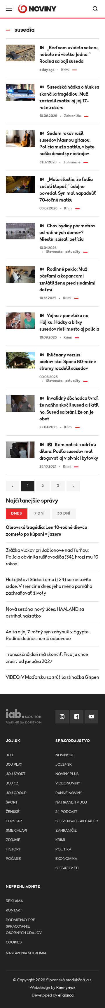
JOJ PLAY (14, 765)
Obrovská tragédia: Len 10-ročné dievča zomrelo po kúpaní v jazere (46, 531)
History (13, 849)
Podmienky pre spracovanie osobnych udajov (24, 926)
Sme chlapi (16, 831)
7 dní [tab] (39, 513)
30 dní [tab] (64, 513)
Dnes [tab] (16, 513)
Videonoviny (67, 783)
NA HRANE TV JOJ (71, 802)
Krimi (60, 840)
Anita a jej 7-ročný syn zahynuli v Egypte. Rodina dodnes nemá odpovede (48, 635)
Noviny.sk (64, 755)
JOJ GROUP (16, 793)
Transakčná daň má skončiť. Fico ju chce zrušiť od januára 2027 (47, 658)
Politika (63, 849)
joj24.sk (63, 765)
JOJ (9, 755)
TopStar (14, 821)
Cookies (14, 942)
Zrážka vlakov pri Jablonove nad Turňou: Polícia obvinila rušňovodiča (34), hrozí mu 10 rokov (52, 557)
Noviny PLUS (66, 774)
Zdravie (13, 840)
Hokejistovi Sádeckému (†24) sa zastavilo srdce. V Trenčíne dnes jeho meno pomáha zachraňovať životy (49, 586)
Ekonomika (66, 859)
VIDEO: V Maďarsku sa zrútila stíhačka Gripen (52, 677)
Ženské (13, 812)
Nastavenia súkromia (26, 953)
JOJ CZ (12, 783)
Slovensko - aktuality (76, 821)
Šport (12, 802)
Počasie (13, 859)
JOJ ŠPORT (15, 774)
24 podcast (66, 812)
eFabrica (66, 995)
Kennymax (65, 988)
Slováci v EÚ (66, 868)
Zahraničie (66, 831)
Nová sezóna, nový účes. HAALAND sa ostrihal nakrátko (45, 612)
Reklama (14, 901)
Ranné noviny (68, 793)
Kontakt (14, 910)
